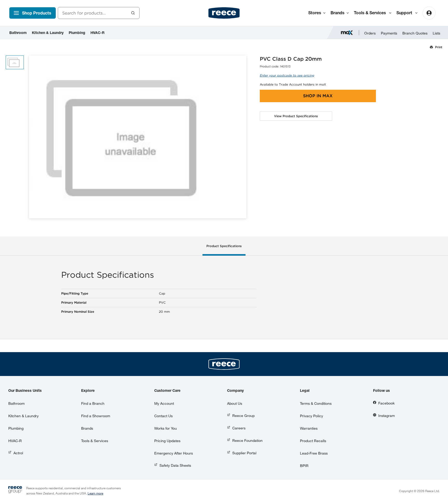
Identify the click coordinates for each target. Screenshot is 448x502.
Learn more (95, 493)
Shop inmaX (318, 95)
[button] (240, 137)
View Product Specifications (296, 116)
